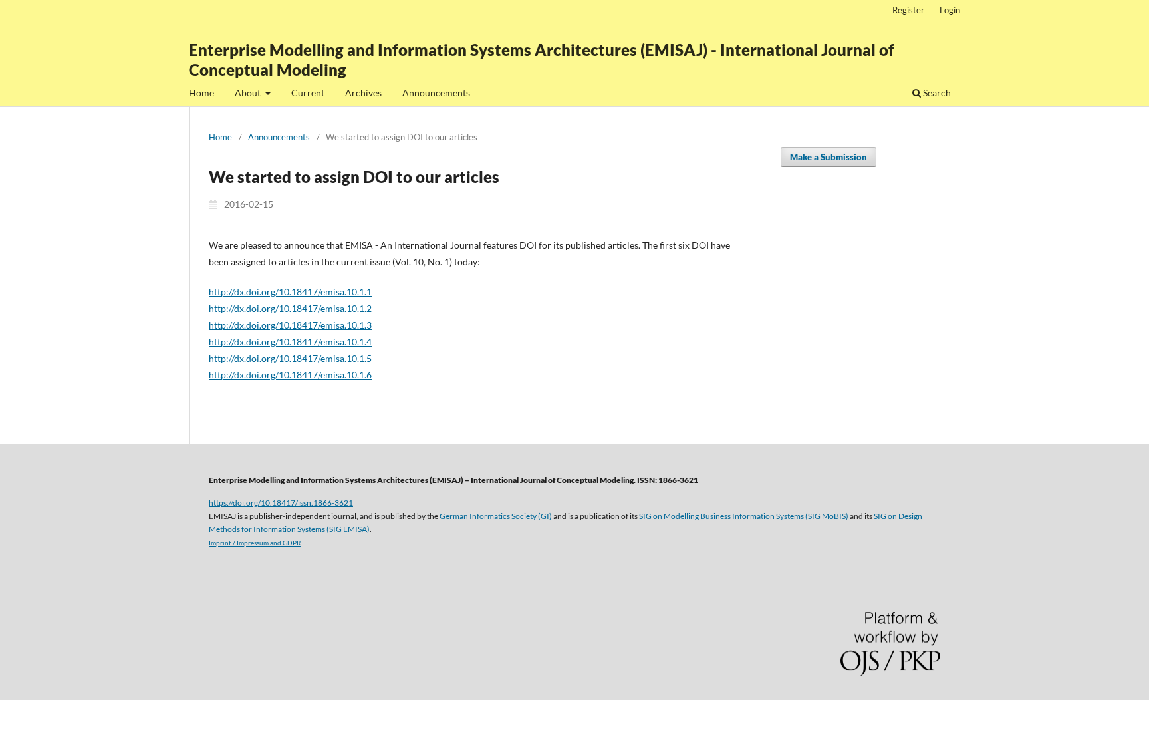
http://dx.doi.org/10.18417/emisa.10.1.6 (290, 374)
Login (950, 10)
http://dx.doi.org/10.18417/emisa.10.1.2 (290, 308)
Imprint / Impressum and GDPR (255, 543)
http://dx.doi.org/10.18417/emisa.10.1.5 (290, 358)
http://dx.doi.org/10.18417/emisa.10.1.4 (290, 341)
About (249, 92)
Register (908, 10)
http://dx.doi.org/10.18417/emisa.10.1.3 (290, 325)
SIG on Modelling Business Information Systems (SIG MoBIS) (743, 515)
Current (307, 92)
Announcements (436, 92)
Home (201, 92)
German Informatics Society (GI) (496, 515)
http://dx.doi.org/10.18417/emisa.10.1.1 (290, 291)
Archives (363, 92)
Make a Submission (828, 157)
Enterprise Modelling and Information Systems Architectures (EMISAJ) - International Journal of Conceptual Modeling (541, 59)
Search (936, 92)
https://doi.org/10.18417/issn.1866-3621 (281, 502)
